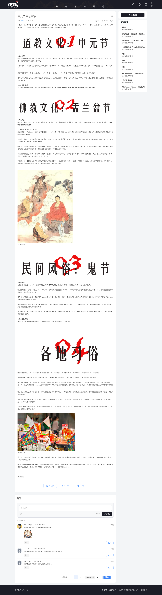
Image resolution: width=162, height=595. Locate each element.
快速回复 (134, 15)
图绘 (94, 4)
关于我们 (18, 590)
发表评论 (107, 514)
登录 (152, 4)
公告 (103, 4)
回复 (26, 542)
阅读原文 (21, 477)
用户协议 (25, 590)
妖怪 (66, 4)
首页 (57, 4)
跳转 (107, 577)
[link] (134, 28)
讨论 (85, 4)
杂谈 (75, 4)
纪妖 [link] (22, 20)
